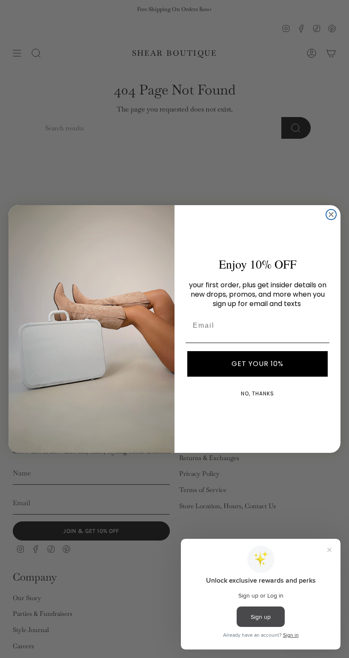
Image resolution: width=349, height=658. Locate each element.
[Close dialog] (331, 214)
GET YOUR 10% (257, 364)
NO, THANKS (257, 393)
